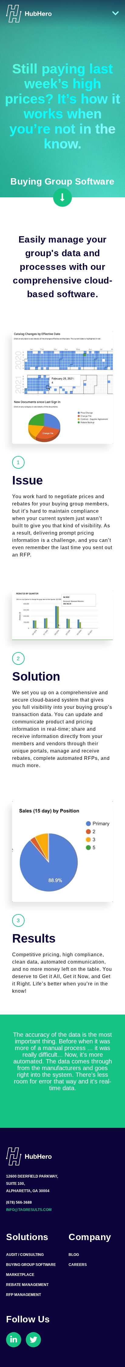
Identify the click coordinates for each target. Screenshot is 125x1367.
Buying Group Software (31, 1265)
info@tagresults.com (29, 1210)
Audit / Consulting (25, 1255)
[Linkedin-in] (13, 1339)
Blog (74, 1255)
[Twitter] (33, 1339)
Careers (78, 1265)
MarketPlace (20, 1275)
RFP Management (23, 1295)
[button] (62, 197)
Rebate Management (27, 1285)
